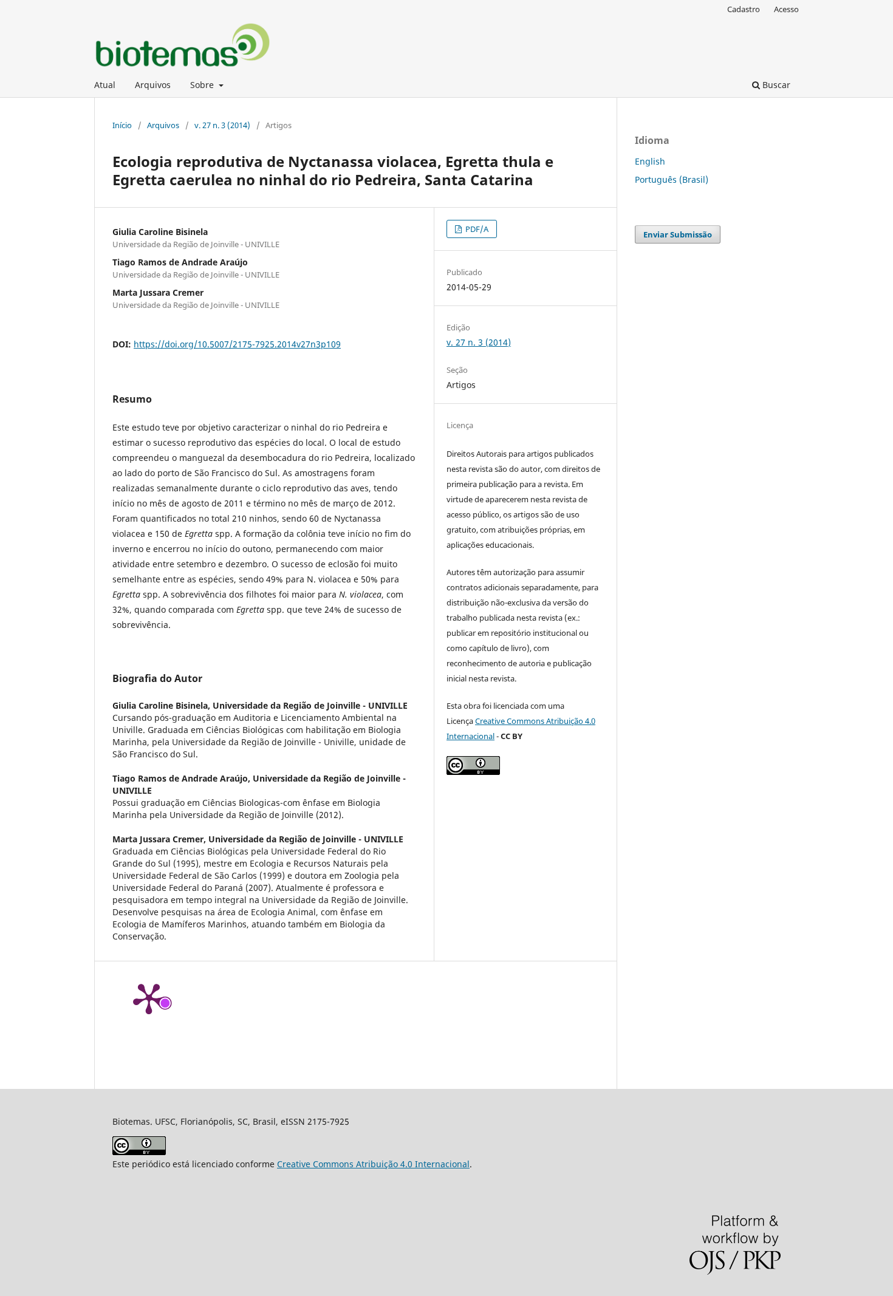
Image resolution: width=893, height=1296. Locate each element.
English (650, 161)
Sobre (203, 84)
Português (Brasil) (671, 179)
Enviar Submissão (677, 234)
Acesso (786, 9)
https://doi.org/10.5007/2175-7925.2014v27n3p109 (237, 344)
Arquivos (153, 84)
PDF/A (476, 228)
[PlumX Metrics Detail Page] (148, 997)
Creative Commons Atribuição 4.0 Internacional (373, 1164)
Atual (104, 84)
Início (122, 125)
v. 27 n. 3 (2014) (222, 125)
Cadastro (743, 9)
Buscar (775, 84)
